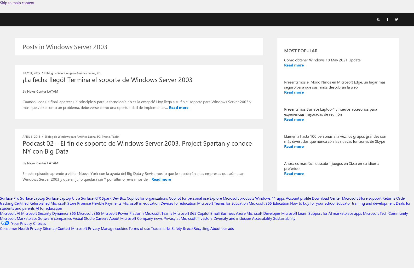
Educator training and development (365, 203)
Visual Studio (84, 218)
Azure (241, 213)
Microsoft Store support (361, 198)
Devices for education (178, 203)
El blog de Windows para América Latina (69, 73)
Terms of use (139, 228)
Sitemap (50, 228)
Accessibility (262, 218)
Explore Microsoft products (232, 198)
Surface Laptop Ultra (63, 198)
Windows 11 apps (270, 198)
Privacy (94, 228)
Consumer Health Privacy (21, 228)
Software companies (55, 218)
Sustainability (284, 218)
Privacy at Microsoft (180, 218)
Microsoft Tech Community (385, 213)
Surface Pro (9, 198)
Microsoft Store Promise (71, 203)
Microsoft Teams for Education (222, 203)
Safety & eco (182, 228)
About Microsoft (122, 218)
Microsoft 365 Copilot (191, 213)
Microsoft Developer (263, 213)
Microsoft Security (36, 213)
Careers (102, 218)
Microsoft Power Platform (122, 213)
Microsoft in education (141, 203)
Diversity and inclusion (232, 218)
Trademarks (161, 228)
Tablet (115, 136)
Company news (150, 218)
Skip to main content (17, 2)
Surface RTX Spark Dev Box (103, 198)
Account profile (298, 198)
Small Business (222, 213)
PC (98, 73)
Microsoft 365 (88, 213)
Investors (205, 218)
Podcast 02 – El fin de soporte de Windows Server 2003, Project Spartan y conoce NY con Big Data (137, 147)
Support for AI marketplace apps (335, 213)
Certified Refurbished (32, 203)
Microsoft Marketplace (18, 218)
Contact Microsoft (72, 228)
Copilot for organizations (147, 198)
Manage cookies (114, 228)
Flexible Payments (106, 203)
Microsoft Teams (158, 213)
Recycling (201, 228)
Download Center (326, 198)
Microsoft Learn (294, 213)
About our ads (222, 228)
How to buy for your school (312, 203)
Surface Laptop (32, 198)
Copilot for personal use (189, 198)
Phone (106, 136)
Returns (388, 198)
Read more (179, 107)
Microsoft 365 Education (269, 203)
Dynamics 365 (64, 213)
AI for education (49, 208)
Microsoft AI (10, 213)
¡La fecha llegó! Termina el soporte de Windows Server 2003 (108, 79)
